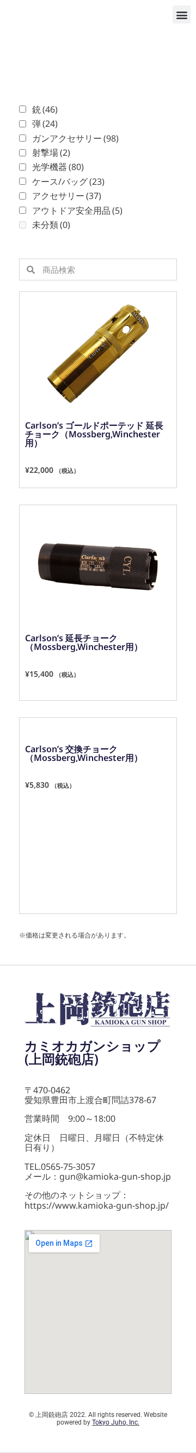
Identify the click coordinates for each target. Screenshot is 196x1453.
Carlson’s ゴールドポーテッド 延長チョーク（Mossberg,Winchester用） (94, 434)
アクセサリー (66, 196)
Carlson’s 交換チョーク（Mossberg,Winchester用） (84, 753)
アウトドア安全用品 (77, 210)
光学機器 (58, 167)
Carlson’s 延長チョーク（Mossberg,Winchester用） (84, 642)
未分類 (51, 225)
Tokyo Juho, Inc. (115, 1422)
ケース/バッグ (68, 181)
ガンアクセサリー (75, 138)
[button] (182, 14)
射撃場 (51, 153)
